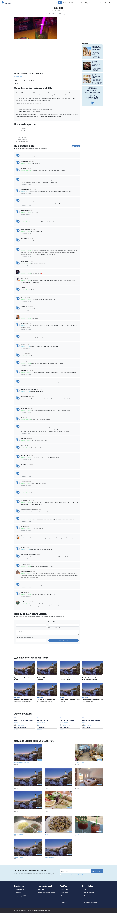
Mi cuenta (112, 3)
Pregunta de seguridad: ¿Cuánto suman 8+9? (26, 637)
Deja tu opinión (75, 146)
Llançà (85, 895)
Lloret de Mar (87, 899)
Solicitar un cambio (18, 76)
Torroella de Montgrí (89, 892)
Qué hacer (82, 3)
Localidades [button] (99, 3)
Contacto (18, 892)
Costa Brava (49, 13)
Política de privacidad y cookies (77, 874)
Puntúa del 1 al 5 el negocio (54, 621)
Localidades (64, 902)
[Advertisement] (81, 28)
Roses (61, 13)
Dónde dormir (66, 3)
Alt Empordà (55, 13)
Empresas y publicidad (22, 895)
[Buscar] (60, 2)
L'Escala (86, 889)
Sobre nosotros (20, 889)
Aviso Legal (41, 889)
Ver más (100, 657)
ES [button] (105, 3)
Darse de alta (96, 871)
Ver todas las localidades (90, 902)
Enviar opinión (64, 640)
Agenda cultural (90, 3)
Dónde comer (74, 3)
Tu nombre (18, 621)
